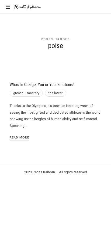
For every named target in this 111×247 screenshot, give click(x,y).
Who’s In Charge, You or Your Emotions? (42, 84)
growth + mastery (26, 93)
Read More (19, 137)
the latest (55, 93)
